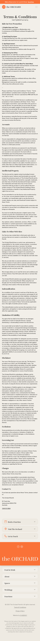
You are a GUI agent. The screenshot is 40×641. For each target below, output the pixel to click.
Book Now (31, 2)
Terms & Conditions (20, 607)
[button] (36, 7)
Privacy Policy (20, 611)
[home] (17, 7)
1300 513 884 (6, 508)
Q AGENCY (23, 615)
